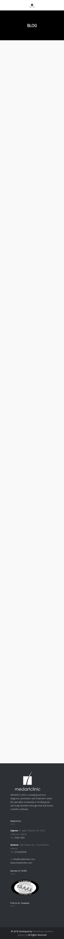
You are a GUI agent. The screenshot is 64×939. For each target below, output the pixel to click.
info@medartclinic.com (24, 859)
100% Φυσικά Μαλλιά (28, 697)
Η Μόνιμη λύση (23, 84)
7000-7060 (19, 837)
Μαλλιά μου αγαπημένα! (31, 527)
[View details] (32, 66)
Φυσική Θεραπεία (25, 438)
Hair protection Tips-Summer (28, 261)
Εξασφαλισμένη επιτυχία (31, 612)
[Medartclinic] (32, 5)
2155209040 (20, 852)
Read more (19, 124)
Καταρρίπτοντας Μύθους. (31, 169)
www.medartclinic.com (21, 862)
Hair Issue (19, 349)
